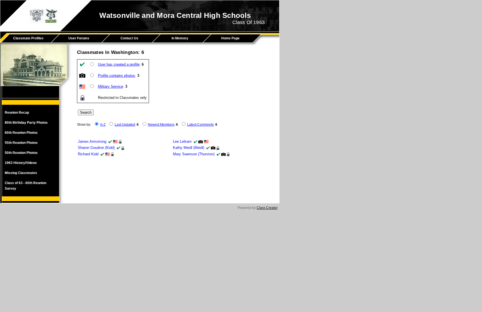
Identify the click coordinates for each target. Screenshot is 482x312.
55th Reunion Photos (21, 143)
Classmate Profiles (28, 38)
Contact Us (129, 38)
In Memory (180, 38)
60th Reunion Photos (21, 133)
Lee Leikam (182, 141)
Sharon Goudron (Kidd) (96, 148)
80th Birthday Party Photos (26, 123)
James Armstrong (92, 141)
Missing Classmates (21, 173)
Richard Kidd (88, 154)
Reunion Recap (17, 113)
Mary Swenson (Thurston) (194, 154)
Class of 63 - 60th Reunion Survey (25, 185)
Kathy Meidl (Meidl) (188, 148)
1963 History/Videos (21, 163)
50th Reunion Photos (21, 153)
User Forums (78, 38)
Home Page (230, 38)
